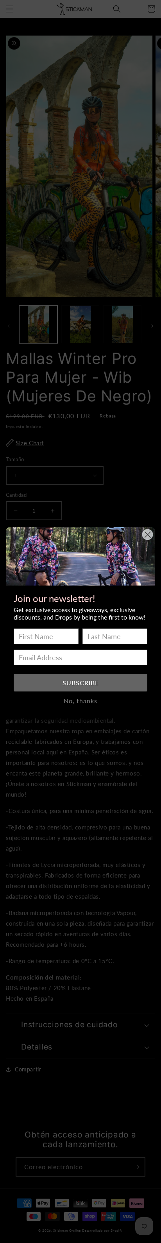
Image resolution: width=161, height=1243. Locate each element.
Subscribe (81, 682)
